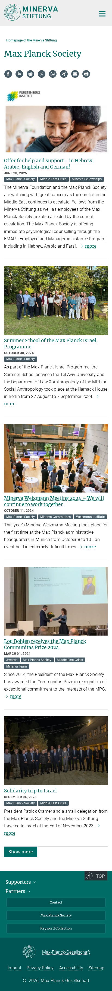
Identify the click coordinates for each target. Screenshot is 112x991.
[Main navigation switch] (102, 13)
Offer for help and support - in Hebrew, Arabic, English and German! (49, 164)
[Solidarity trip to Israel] (56, 750)
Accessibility (71, 967)
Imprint (14, 967)
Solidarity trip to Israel (31, 791)
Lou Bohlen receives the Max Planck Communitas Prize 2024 (45, 644)
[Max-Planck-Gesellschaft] (32, 952)
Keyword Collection (56, 928)
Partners (15, 891)
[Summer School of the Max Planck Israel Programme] (56, 300)
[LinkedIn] (19, 74)
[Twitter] (42, 74)
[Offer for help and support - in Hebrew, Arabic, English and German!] (56, 120)
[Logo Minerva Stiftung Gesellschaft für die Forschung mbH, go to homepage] (46, 12)
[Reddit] (30, 74)
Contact (56, 902)
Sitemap (96, 967)
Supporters (18, 882)
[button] (20, 851)
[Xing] (64, 74)
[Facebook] (8, 74)
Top (100, 876)
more (91, 246)
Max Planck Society (56, 915)
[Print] (86, 74)
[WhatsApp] (53, 74)
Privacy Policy (40, 967)
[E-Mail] (75, 74)
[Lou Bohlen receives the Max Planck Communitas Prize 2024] (56, 601)
